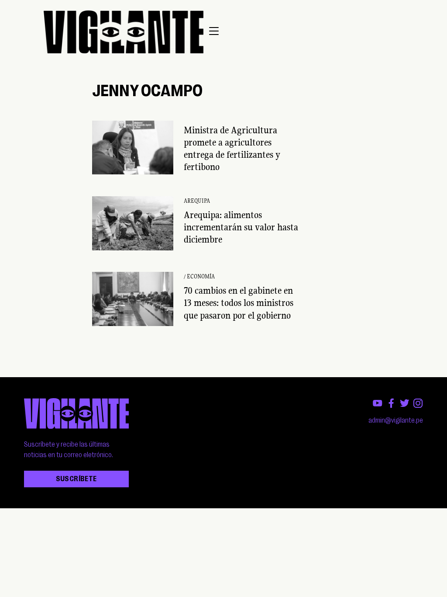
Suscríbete (76, 479)
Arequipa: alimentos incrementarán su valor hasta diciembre (241, 227)
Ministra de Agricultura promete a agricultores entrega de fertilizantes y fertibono (232, 148)
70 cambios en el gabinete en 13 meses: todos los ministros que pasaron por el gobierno (238, 303)
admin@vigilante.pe (395, 420)
